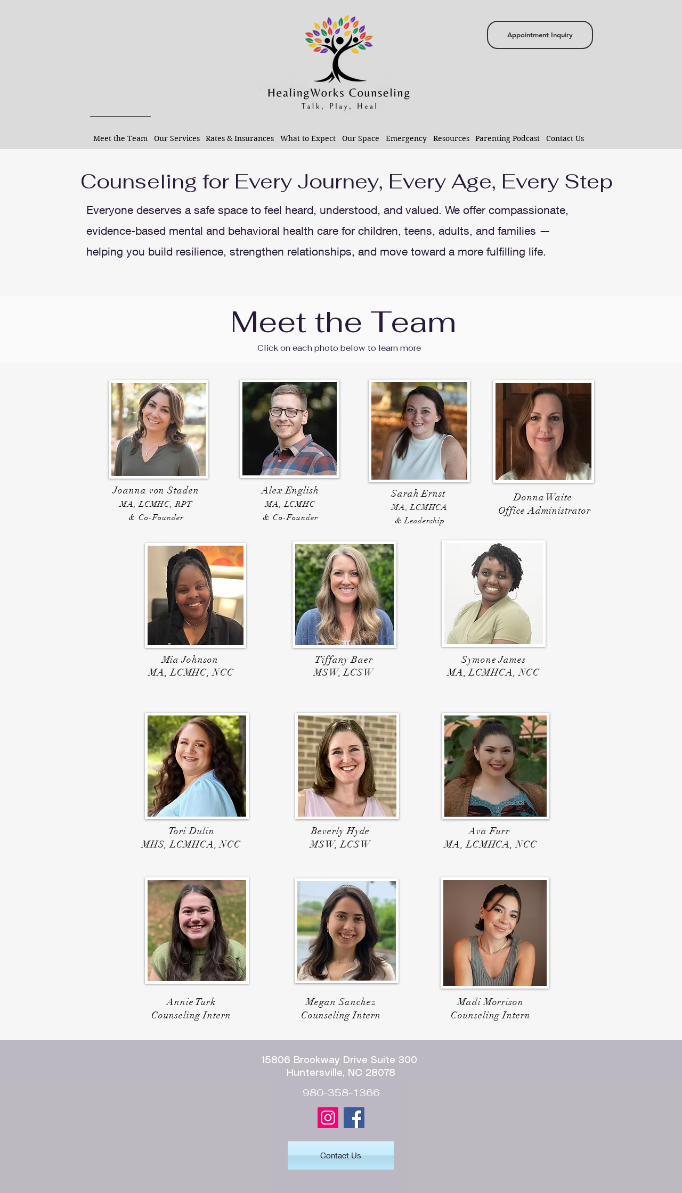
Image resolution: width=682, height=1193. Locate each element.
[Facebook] (354, 1117)
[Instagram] (328, 1117)
